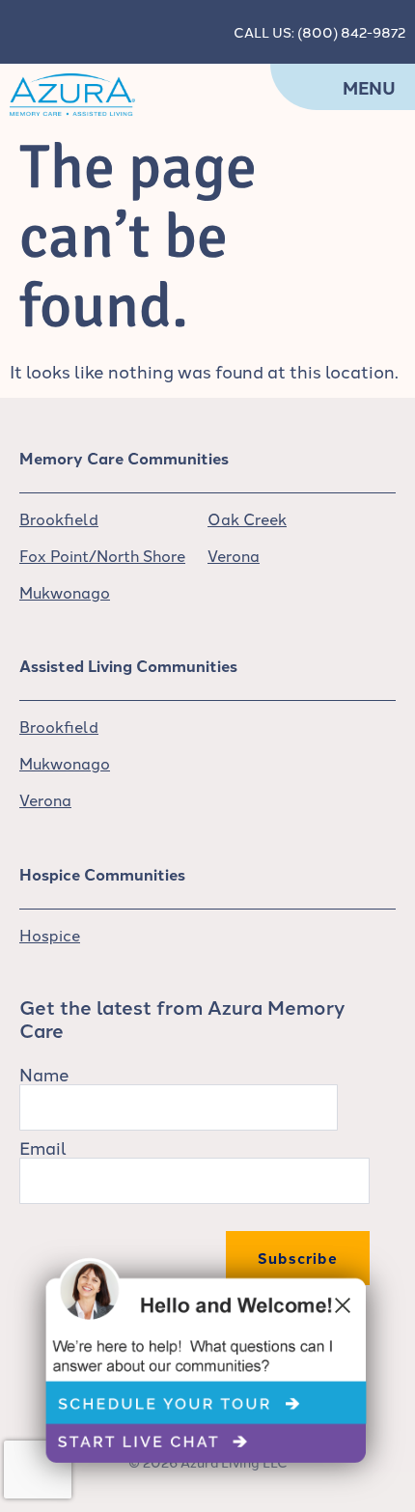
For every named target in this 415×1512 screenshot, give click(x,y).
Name (44, 1073)
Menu (369, 87)
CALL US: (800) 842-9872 (319, 32)
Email (43, 1147)
